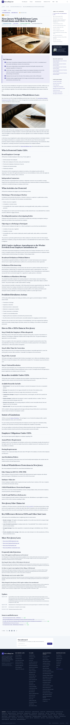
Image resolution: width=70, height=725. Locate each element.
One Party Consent (18, 656)
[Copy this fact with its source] (47, 62)
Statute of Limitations (56, 29)
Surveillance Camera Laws (33, 662)
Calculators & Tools (47, 1)
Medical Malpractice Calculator (48, 677)
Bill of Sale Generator (46, 656)
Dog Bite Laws (56, 716)
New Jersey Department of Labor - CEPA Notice (12, 617)
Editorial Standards (55, 723)
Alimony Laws (31, 683)
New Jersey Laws (23, 12)
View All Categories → (60, 669)
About (50, 723)
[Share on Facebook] (9, 631)
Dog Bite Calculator (46, 666)
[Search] (67, 2)
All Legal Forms (45, 701)
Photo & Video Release (46, 691)
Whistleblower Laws (6, 12)
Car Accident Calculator (46, 664)
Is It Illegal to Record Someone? (58, 86)
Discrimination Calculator (47, 682)
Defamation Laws (15, 711)
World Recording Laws (19, 662)
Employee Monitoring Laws (6, 717)
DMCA (53, 1)
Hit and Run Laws (31, 655)
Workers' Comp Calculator (47, 678)
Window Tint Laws (32, 697)
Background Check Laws (33, 663)
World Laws (58, 665)
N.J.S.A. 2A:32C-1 (30, 506)
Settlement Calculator (46, 663)
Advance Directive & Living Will (48, 685)
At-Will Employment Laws (33, 688)
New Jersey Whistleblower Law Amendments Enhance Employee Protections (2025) (19, 619)
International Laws (38, 1)
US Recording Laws (56, 85)
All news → (54, 53)
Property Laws (25, 714)
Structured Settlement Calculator (48, 671)
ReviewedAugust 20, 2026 (17, 25)
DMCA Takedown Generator (47, 694)
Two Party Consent (18, 658)
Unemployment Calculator (47, 680)
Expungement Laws (32, 677)
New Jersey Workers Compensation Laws (11, 547)
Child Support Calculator (47, 661)
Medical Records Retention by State (59, 88)
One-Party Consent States (57, 83)
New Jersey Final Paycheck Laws (9, 545)
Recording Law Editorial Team (37, 23)
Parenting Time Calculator (47, 670)
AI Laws (21, 714)
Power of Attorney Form (47, 687)
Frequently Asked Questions (57, 41)
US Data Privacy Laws (56, 90)
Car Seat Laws (31, 658)
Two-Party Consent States (57, 81)
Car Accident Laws (32, 690)
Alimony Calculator (46, 659)
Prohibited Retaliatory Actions (58, 23)
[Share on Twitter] (7, 631)
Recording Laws (24, 1)
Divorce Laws (31, 698)
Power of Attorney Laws (33, 679)
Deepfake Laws (31, 704)
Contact (67, 723)
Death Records (44, 716)
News (57, 1)
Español (9, 10)
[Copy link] (17, 631)
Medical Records (37, 717)
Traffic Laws (47, 713)
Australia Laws (58, 662)
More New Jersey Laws (57, 39)
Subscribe (49, 643)
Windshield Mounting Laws (33, 665)
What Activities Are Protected (58, 18)
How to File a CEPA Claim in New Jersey (59, 25)
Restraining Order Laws (33, 702)
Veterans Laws (52, 713)
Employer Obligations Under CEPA (58, 30)
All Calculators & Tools (46, 699)
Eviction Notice (45, 658)
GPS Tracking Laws (21, 717)
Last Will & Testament (46, 684)
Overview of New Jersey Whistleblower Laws (60, 14)
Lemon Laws (31, 660)
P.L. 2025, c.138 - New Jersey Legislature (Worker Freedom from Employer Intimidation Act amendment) (22, 621)
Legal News (4, 711)
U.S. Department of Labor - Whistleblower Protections (13, 624)
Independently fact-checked (7, 23)
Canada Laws (58, 663)
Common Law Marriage (32, 686)
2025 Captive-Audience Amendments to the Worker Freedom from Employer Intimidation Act (59, 21)
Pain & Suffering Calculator (47, 673)
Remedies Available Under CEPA (58, 27)
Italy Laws (27, 717)
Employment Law (14, 12)
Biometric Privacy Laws (59, 711)
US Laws (31, 1)
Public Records (58, 660)
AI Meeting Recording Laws (37, 716)
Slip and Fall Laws (32, 691)
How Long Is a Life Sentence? (57, 93)
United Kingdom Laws (27, 716)
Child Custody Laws (32, 695)
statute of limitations (14, 418)
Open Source (43, 717)
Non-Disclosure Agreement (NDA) (48, 689)
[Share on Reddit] (14, 631)
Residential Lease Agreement (47, 692)
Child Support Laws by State (57, 92)
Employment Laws (61, 714)
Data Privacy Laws (32, 674)
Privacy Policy (62, 723)
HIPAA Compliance (32, 669)
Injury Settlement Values (33, 705)
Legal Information (59, 656)
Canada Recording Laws (19, 665)
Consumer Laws (42, 711)
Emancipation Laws (32, 681)
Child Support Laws (32, 656)
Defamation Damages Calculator (48, 675)
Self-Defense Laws (32, 684)
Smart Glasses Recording (19, 660)
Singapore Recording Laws (19, 669)
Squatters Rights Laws (32, 676)
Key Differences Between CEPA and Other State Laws (60, 38)
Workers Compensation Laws (34, 693)
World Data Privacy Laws (19, 663)
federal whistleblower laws (26, 146)
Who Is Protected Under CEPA (58, 16)
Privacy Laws (9, 711)
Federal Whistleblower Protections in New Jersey (60, 33)
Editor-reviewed (16, 23)
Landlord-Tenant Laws (32, 700)
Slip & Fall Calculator (46, 668)
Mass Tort (31, 717)
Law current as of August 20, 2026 (25, 23)
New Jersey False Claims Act (57, 35)
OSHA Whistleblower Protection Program (11, 623)
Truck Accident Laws (20, 716)
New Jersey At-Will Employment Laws (10, 541)
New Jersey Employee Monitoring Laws (11, 543)
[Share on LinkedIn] (12, 631)
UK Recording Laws (18, 667)
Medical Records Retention (33, 667)
